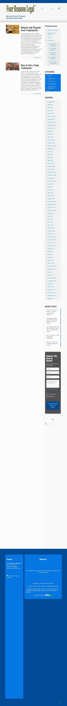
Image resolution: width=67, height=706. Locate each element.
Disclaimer (49, 389)
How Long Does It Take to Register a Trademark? (52, 336)
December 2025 (52, 122)
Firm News (50, 81)
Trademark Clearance (53, 58)
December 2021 (52, 237)
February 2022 (51, 231)
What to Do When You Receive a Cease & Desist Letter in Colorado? (52, 312)
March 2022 (51, 228)
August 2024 (51, 148)
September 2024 (52, 146)
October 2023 (51, 178)
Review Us (43, 559)
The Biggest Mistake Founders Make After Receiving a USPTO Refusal (51, 321)
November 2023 (52, 175)
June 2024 (50, 154)
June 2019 (50, 272)
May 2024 (50, 157)
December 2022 (52, 201)
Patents (50, 37)
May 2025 (50, 134)
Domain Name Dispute (52, 33)
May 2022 (50, 222)
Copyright (50, 78)
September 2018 (52, 281)
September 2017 (52, 295)
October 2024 (51, 143)
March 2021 (51, 260)
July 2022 (50, 216)
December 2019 (52, 266)
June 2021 (50, 254)
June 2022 (50, 219)
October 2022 (51, 207)
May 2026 (50, 107)
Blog (49, 76)
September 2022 (52, 210)
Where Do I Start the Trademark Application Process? (52, 343)
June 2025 (50, 131)
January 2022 (51, 234)
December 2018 (52, 278)
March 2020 (51, 263)
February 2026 (51, 116)
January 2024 (51, 169)
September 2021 (52, 245)
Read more (38, 57)
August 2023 (51, 184)
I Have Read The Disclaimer (51, 395)
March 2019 (51, 275)
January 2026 (51, 119)
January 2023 (51, 198)
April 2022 (50, 225)
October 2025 (51, 128)
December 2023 (52, 172)
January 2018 (51, 289)
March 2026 (51, 113)
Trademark (51, 84)
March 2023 (51, 195)
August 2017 (51, 298)
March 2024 (51, 163)
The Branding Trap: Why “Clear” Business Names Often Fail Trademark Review (52, 329)
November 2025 (52, 125)
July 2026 (50, 104)
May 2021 (50, 257)
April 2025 (50, 137)
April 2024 (50, 160)
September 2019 (52, 269)
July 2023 (50, 187)
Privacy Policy (50, 583)
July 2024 (50, 151)
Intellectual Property (53, 30)
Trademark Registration (53, 44)
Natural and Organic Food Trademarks (31, 29)
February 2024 (51, 166)
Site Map (42, 583)
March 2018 (51, 286)
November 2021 (52, 240)
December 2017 (52, 292)
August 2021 (51, 248)
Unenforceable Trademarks (51, 87)
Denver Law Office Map (13, 568)
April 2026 (50, 110)
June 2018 (50, 284)
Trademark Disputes (53, 49)
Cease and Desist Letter (53, 62)
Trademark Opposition (53, 53)
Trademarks (51, 40)
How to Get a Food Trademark (30, 66)
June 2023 (50, 190)
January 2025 (51, 140)
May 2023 (50, 193)
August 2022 (51, 213)
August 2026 (51, 101)
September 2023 (52, 181)
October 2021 (51, 242)
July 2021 (50, 251)
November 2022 (52, 204)
